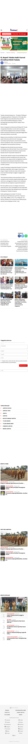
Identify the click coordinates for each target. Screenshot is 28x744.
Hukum (8, 636)
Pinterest (8, 722)
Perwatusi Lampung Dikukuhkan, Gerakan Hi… (16, 493)
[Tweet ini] (22, 235)
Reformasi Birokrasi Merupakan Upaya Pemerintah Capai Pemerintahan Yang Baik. (6, 243)
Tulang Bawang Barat (8, 423)
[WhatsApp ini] (25, 235)
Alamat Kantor (20, 712)
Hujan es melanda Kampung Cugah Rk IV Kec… (16, 633)
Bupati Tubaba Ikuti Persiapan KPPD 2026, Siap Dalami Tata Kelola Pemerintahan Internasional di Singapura (20, 303)
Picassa (8, 733)
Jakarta (5, 413)
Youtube (21, 731)
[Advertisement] (14, 14)
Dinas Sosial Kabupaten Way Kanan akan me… (16, 621)
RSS (14, 735)
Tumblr (21, 722)
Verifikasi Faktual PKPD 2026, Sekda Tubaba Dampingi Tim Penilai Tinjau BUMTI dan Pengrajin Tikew (6, 302)
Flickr (21, 733)
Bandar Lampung (7, 428)
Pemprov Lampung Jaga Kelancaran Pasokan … (12, 483)
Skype (8, 731)
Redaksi (7, 710)
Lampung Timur (6, 410)
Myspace (21, 729)
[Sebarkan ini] (19, 235)
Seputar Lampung (4, 481)
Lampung (5, 415)
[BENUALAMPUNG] (14, 30)
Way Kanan (9, 619)
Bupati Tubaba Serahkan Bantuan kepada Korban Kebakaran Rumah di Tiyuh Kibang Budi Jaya (7, 286)
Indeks (20, 714)
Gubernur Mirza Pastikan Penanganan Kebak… (15, 488)
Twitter (21, 720)
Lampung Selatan (7, 408)
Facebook (8, 720)
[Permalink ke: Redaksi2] (2, 62)
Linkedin (21, 726)
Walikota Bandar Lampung (9, 418)
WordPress (21, 724)
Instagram (8, 726)
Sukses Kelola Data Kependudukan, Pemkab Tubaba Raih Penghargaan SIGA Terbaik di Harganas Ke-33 (21, 271)
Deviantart (8, 729)
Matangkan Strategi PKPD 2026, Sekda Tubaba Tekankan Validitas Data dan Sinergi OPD (21, 286)
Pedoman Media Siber (20, 710)
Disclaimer (7, 714)
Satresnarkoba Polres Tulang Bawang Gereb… (16, 639)
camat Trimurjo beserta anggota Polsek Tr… (15, 616)
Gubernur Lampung (7, 426)
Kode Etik (7, 712)
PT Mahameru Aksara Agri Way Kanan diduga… (16, 627)
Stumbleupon (8, 724)
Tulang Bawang (7, 421)
